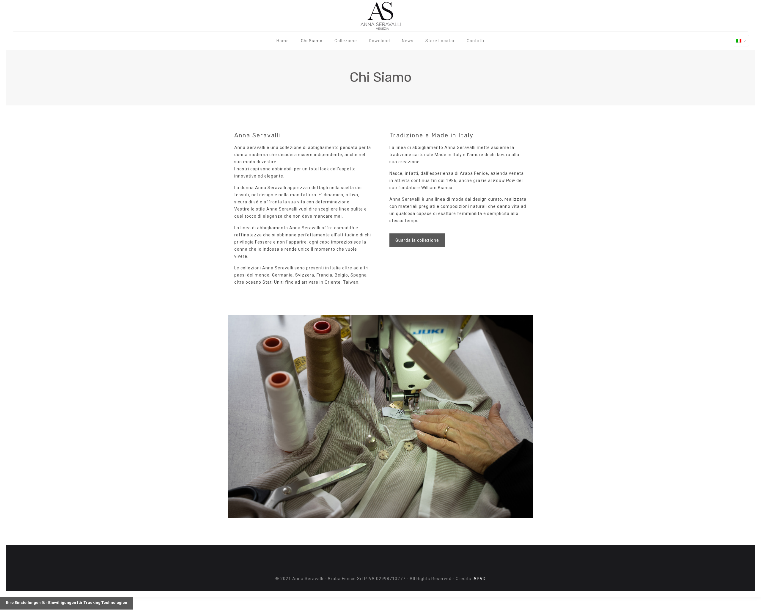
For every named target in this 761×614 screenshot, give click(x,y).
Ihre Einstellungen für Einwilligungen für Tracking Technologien (66, 602)
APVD (480, 578)
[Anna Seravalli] (380, 16)
